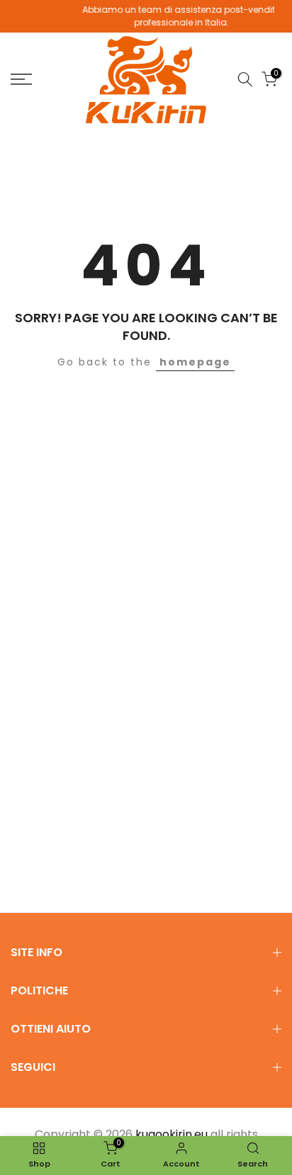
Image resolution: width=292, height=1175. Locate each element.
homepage (195, 362)
